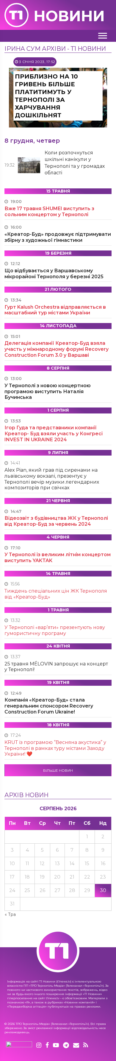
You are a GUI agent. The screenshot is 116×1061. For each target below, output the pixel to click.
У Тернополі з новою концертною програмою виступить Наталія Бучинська (47, 391)
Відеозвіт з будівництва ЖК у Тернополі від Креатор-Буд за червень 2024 (56, 521)
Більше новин (58, 770)
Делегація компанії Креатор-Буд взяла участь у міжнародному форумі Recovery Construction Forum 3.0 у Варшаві (56, 349)
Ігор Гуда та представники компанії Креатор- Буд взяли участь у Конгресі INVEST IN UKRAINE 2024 (53, 433)
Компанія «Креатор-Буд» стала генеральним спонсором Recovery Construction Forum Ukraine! (48, 706)
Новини (69, 16)
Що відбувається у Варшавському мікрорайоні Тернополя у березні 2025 (54, 273)
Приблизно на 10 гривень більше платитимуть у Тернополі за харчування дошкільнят (46, 96)
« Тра (10, 914)
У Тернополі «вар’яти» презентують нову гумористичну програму (54, 630)
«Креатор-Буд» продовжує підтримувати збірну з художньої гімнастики (57, 237)
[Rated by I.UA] (19, 1045)
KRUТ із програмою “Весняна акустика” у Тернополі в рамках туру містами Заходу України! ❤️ (55, 748)
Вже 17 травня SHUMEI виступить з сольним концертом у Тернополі (49, 211)
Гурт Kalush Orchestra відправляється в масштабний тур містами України (55, 310)
